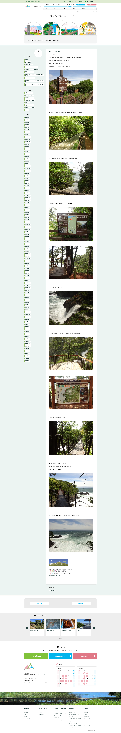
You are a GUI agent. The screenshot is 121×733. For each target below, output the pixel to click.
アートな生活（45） (29, 95)
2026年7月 (27, 119)
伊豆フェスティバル (73, 723)
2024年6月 (27, 180)
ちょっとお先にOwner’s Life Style (74, 721)
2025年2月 (27, 161)
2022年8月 (27, 234)
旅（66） (27, 109)
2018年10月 (27, 346)
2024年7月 (27, 178)
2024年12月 (27, 166)
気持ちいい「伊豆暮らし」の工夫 (60, 720)
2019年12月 (27, 312)
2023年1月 (27, 222)
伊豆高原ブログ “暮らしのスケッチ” (82, 11)
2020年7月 (27, 295)
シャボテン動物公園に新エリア (31, 67)
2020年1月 (27, 309)
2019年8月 (27, 321)
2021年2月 (27, 278)
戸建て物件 (26, 714)
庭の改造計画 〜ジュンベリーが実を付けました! (34, 81)
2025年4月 (27, 156)
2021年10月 (27, 258)
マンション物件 (27, 718)
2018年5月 (27, 358)
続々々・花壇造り (28, 64)
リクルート (75, 1)
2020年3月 (27, 304)
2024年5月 (27, 183)
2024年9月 (27, 173)
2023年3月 (27, 217)
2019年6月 (27, 326)
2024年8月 (27, 175)
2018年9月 (27, 348)
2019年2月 (27, 336)
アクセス (65, 1)
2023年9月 (27, 202)
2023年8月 (27, 205)
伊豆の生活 (52, 590)
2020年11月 (27, 285)
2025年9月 (27, 144)
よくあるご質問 (87, 723)
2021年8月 (27, 263)
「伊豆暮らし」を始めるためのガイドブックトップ (60, 714)
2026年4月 (27, 127)
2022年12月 (27, 224)
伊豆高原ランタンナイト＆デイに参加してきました (34, 85)
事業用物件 (26, 720)
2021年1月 (27, 280)
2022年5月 (27, 241)
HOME (74, 11)
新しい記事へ (40, 603)
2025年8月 (27, 146)
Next (94, 628)
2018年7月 (27, 353)
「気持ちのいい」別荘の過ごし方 (75, 725)
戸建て (55, 8)
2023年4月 (27, 214)
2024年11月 (27, 168)
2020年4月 (27, 302)
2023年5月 (27, 212)
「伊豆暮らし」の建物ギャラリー (60, 719)
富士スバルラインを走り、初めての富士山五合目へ (34, 75)
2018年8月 (27, 351)
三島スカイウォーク (29, 71)
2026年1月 (27, 134)
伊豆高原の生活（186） (30, 100)
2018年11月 (27, 343)
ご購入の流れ (41, 712)
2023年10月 (27, 200)
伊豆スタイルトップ (73, 712)
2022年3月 (27, 246)
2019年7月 (27, 324)
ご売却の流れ (41, 714)
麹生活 (26, 59)
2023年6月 (27, 209)
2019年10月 (27, 316)
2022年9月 (27, 231)
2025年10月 (27, 141)
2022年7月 (27, 236)
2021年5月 (27, 270)
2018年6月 (27, 355)
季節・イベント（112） (30, 107)
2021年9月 (27, 261)
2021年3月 (27, 275)
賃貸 (92, 8)
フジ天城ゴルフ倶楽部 (29, 77)
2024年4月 (27, 185)
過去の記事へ (81, 603)
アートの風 (71, 716)
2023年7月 (27, 207)
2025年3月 (27, 158)
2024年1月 (27, 192)
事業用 (83, 8)
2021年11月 (27, 256)
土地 (64, 8)
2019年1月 (27, 338)
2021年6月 (27, 268)
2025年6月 (27, 151)
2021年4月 (27, 273)
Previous (27, 628)
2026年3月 (27, 129)
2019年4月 (27, 331)
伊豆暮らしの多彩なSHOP (74, 714)
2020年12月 (27, 282)
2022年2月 (27, 248)
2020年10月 (27, 287)
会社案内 (70, 1)
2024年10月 (27, 171)
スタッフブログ (87, 718)
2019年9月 (27, 319)
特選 (47, 8)
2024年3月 (27, 188)
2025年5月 (27, 153)
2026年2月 (27, 132)
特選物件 (26, 712)
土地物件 (26, 716)
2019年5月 (27, 329)
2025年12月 (27, 136)
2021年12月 (27, 253)
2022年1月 (27, 251)
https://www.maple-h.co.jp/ (54, 575)
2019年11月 (27, 314)
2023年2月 (27, 219)
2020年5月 (27, 299)
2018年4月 (27, 360)
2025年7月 (27, 149)
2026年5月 (27, 124)
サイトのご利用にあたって (89, 725)
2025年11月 (27, 139)
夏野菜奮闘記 (28, 62)
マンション (73, 8)
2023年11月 (27, 197)
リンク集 (71, 727)
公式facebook (86, 716)
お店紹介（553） (28, 92)
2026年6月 (27, 122)
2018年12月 (27, 341)
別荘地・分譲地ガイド (58, 717)
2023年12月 (27, 195)
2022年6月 (27, 239)
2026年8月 (27, 117)
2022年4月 (27, 244)
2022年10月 (27, 229)
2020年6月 (27, 297)
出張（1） (27, 102)
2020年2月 (27, 307)
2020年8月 (27, 292)
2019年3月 (27, 334)
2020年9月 (27, 290)
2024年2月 (27, 190)
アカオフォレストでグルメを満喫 (31, 69)
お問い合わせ (81, 1)
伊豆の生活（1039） (29, 97)
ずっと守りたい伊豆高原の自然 (75, 718)
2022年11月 (27, 226)
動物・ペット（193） (29, 105)
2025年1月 (27, 163)
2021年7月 (27, 265)
